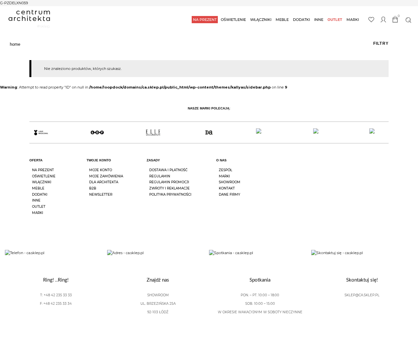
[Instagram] (368, 166)
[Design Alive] (209, 132)
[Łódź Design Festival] (97, 132)
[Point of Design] (377, 132)
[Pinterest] (386, 166)
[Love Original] (41, 132)
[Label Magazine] (265, 132)
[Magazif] (321, 132)
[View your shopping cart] (396, 20)
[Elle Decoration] (153, 132)
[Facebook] (349, 166)
